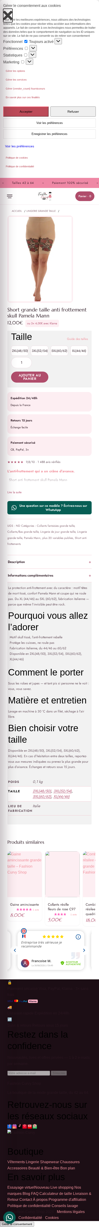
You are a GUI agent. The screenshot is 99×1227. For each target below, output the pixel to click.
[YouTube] (30, 1127)
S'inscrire (59, 1073)
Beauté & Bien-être (43, 1168)
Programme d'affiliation (67, 1200)
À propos (40, 1200)
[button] (7, 13)
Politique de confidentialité (20, 166)
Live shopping (61, 1188)
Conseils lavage (65, 1206)
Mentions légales (71, 1212)
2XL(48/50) (20, 350)
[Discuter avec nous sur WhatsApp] (35, 1127)
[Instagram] (14, 1127)
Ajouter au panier (30, 377)
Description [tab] (16, 561)
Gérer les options (15, 71)
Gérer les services (16, 79)
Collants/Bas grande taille (22, 532)
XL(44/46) (79, 350)
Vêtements (16, 1162)
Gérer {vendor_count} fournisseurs (25, 88)
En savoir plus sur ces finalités (23, 97)
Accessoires (17, 1168)
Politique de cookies (17, 157)
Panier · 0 (85, 196)
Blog (26, 1194)
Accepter (26, 111)
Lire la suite (14, 492)
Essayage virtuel (28, 1188)
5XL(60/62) (59, 350)
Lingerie (32, 1162)
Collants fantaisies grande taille (55, 526)
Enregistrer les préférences (49, 134)
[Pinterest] (25, 1127)
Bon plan (67, 1168)
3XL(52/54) (40, 350)
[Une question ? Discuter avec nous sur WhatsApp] (9, 1217)
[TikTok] (19, 1127)
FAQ (34, 1194)
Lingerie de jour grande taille (57, 532)
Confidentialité (30, 1218)
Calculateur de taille (55, 1194)
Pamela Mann (32, 538)
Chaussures (70, 1162)
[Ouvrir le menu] (10, 196)
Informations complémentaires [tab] (30, 575)
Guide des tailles (77, 339)
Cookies (52, 1218)
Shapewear (49, 1162)
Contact (25, 1200)
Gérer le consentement (17, 1224)
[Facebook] (9, 1127)
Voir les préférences (49, 123)
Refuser (73, 111)
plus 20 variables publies (57, 538)
